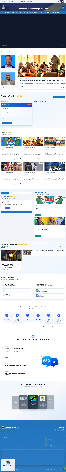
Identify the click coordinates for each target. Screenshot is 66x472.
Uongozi (17, 1)
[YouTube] (61, 428)
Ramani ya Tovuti (61, 468)
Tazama (8, 206)
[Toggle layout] (14, 460)
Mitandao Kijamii (10, 1)
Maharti (55, 468)
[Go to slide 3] (6, 45)
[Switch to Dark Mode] (58, 1)
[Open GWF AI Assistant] (63, 469)
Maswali (4, 1)
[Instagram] (55, 428)
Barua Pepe (30, 1)
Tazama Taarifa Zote (60, 95)
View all (63, 244)
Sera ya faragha (49, 468)
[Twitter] (58, 428)
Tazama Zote (28, 283)
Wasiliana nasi (23, 1)
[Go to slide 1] (2, 45)
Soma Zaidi (20, 85)
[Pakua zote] (28, 289)
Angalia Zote (61, 191)
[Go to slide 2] (4, 45)
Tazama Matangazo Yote (16, 210)
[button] (16, 349)
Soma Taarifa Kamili (6, 121)
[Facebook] (63, 428)
